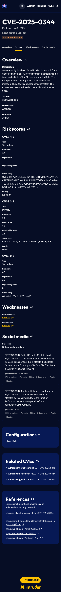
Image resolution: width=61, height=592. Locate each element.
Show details (11, 441)
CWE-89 (6, 325)
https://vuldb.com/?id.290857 (21, 533)
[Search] (22, 6)
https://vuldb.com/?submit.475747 (23, 538)
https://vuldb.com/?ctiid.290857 (22, 529)
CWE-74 (6, 317)
